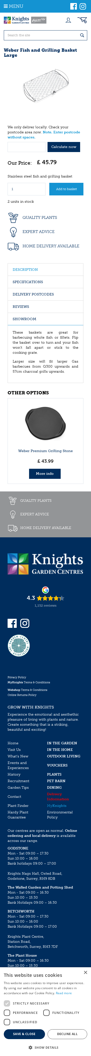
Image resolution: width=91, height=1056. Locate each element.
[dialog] (45, 1011)
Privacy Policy (17, 677)
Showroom (24, 319)
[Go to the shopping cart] (82, 20)
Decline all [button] (67, 1034)
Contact (14, 797)
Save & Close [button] (24, 1034)
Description (25, 270)
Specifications (28, 282)
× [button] (85, 973)
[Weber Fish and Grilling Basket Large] (45, 87)
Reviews (21, 307)
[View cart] (82, 20)
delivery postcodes (33, 294)
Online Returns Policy (22, 695)
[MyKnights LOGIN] (68, 20)
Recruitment (18, 781)
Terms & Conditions (29, 682)
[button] (45, 1047)
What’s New (18, 756)
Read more (64, 993)
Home (13, 743)
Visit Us (14, 750)
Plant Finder (18, 806)
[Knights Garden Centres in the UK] (25, 20)
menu (16, 6)
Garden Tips (18, 787)
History (14, 774)
